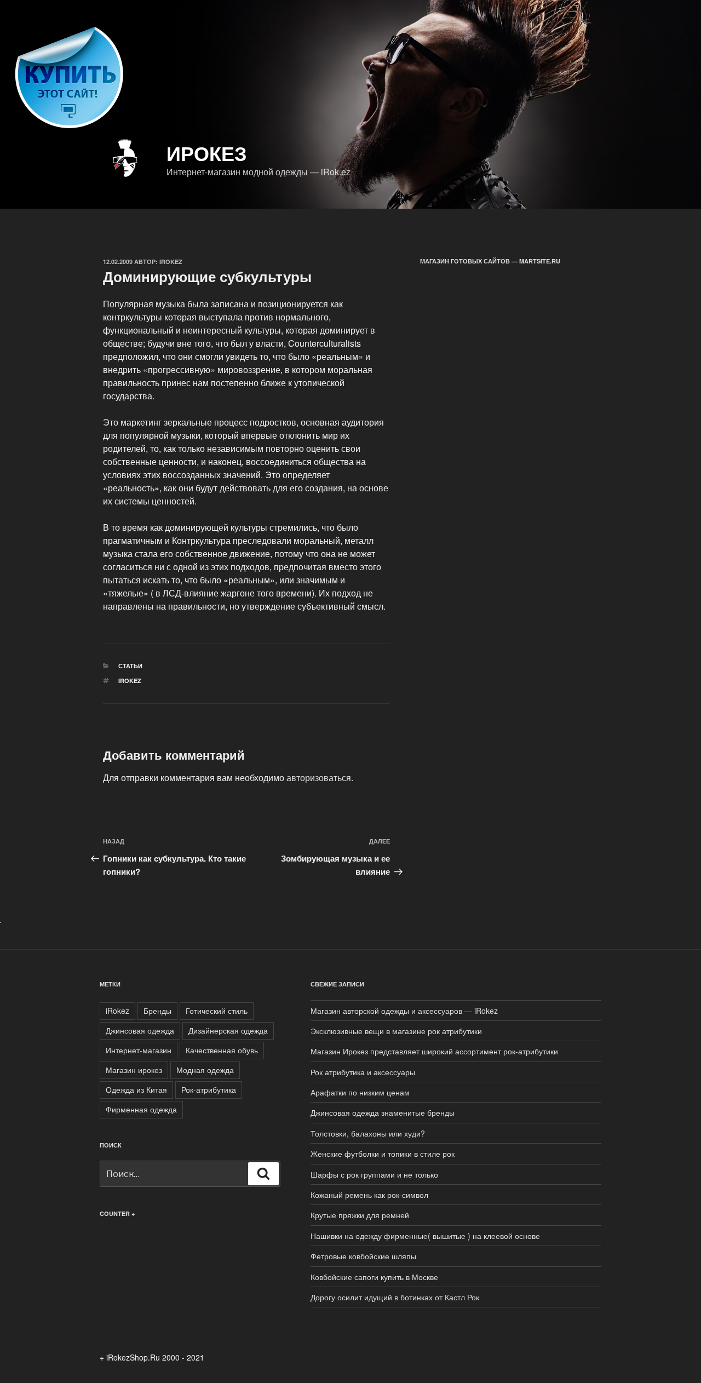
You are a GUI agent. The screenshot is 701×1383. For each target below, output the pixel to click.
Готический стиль (217, 1010)
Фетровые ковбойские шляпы (363, 1255)
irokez (170, 261)
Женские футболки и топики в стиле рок (383, 1153)
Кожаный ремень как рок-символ (369, 1194)
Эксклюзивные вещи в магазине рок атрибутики (396, 1030)
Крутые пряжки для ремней (360, 1214)
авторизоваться (318, 777)
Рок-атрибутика (208, 1089)
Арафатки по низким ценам (360, 1092)
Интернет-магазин (138, 1050)
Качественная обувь (222, 1050)
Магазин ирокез (134, 1069)
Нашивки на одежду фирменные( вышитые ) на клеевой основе (425, 1235)
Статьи (130, 666)
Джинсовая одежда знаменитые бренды (383, 1112)
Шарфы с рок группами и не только (374, 1174)
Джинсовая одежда (140, 1030)
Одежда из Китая (136, 1089)
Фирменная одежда (141, 1109)
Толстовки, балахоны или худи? (368, 1133)
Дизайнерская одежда (228, 1030)
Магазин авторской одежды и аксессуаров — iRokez (404, 1010)
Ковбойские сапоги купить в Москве (374, 1276)
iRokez (129, 680)
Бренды (157, 1010)
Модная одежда (205, 1069)
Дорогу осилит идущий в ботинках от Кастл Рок (395, 1297)
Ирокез (206, 153)
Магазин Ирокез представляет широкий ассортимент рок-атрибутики (434, 1051)
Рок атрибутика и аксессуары (363, 1071)
